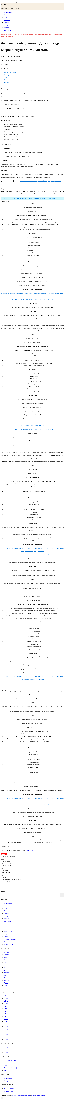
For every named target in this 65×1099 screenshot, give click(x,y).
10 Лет (6, 1019)
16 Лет (6, 1034)
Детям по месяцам (9, 1088)
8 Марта (6, 1065)
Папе (5, 960)
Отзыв (5, 85)
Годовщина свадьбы (10, 939)
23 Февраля (7, 1062)
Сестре (6, 962)
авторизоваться (31, 850)
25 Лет (6, 1050)
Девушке (6, 972)
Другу (5, 970)
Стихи (5, 15)
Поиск (3, 891)
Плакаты (6, 27)
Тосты (5, 17)
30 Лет (6, 1052)
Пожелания (7, 20)
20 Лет (6, 1047)
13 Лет (6, 1026)
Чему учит (7, 82)
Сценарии (7, 25)
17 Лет (6, 1037)
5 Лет (5, 1006)
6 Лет (5, 1008)
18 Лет (6, 1039)
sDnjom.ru (3, 4)
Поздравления (8, 12)
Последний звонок (9, 931)
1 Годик (6, 996)
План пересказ (8, 75)
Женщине (6, 952)
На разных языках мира (11, 1091)
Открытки (6, 22)
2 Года (6, 998)
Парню (6, 975)
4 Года (6, 1003)
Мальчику (7, 980)
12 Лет (6, 1024)
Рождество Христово (10, 1060)
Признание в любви (9, 944)
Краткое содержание (10, 72)
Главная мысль (8, 80)
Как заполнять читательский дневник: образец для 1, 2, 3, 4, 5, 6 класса (40, 181)
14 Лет (6, 1029)
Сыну (5, 985)
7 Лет (5, 1011)
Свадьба (6, 936)
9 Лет (5, 1016)
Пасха (5, 1070)
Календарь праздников (6, 887)
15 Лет (6, 1031)
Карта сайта (7, 30)
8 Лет (5, 1014)
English (43, 1095)
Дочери (6, 983)
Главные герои (8, 77)
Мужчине (6, 954)
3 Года (6, 1001)
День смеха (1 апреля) (10, 1068)
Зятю (5, 988)
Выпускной (7, 934)
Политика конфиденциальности (21, 1095)
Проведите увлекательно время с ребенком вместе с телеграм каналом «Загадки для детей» (29, 198)
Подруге (6, 967)
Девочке (6, 978)
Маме (5, 957)
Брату (5, 965)
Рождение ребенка (9, 942)
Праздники (7, 929)
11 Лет (6, 1021)
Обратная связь (35, 1095)
